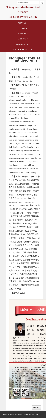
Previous (36, 407)
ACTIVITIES (23, 33)
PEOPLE (23, 28)
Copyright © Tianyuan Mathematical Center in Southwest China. (20, 414)
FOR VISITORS (23, 44)
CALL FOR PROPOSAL (23, 49)
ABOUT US (23, 23)
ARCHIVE (23, 39)
